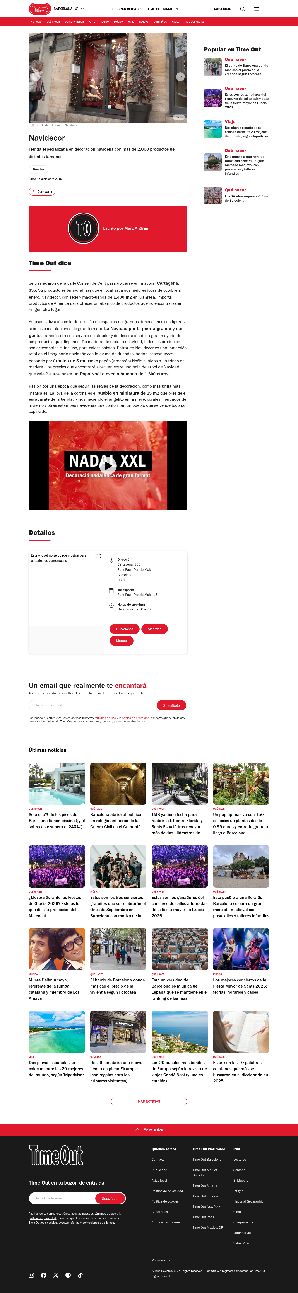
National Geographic (248, 1202)
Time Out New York (206, 1207)
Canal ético (160, 1212)
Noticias (36, 22)
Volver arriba (153, 1130)
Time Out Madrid (205, 1186)
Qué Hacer (53, 22)
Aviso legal (159, 1181)
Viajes (175, 22)
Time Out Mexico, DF (208, 1228)
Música (118, 22)
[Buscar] (242, 9)
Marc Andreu (136, 229)
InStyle (238, 1191)
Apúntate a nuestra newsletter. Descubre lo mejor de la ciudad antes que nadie (87, 693)
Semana (239, 1170)
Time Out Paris (203, 1217)
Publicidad (159, 1170)
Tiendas (144, 22)
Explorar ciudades (126, 9)
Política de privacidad (167, 1191)
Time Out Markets (163, 9)
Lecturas (239, 1160)
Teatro (104, 22)
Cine (131, 22)
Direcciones (124, 629)
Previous (35, 76)
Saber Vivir (241, 1243)
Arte (92, 22)
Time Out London (205, 1196)
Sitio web (154, 629)
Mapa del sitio (161, 1260)
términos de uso (105, 718)
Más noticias (149, 1102)
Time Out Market (195, 22)
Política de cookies (165, 1202)
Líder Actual (242, 1233)
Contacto (158, 1160)
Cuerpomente (243, 1223)
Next (180, 76)
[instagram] (31, 1275)
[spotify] (68, 1275)
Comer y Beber (74, 22)
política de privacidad (135, 718)
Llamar (121, 641)
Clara (237, 1212)
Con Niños (160, 22)
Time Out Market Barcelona (205, 1173)
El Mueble (240, 1181)
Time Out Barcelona (207, 1160)
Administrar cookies (166, 1223)
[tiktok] (80, 1275)
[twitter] (55, 1275)
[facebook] (43, 1275)
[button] (98, 556)
